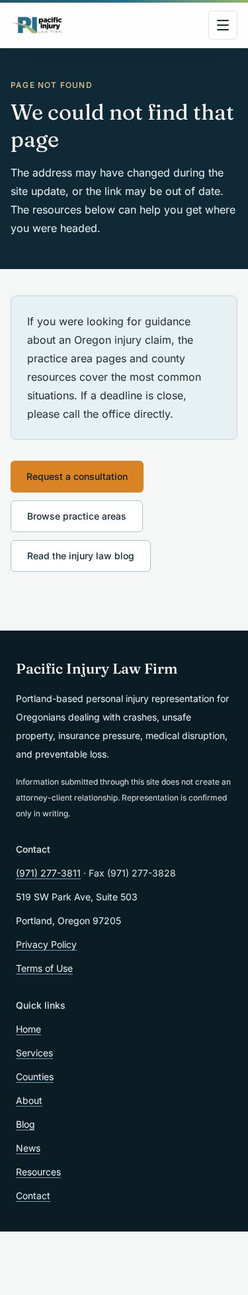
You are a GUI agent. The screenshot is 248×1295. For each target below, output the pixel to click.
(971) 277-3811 (48, 873)
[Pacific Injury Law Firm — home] (37, 25)
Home (28, 1029)
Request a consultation (77, 476)
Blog (25, 1124)
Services (34, 1052)
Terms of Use (44, 968)
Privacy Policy (46, 944)
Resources (38, 1171)
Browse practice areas (76, 516)
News (28, 1148)
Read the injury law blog (80, 555)
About (29, 1100)
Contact (33, 1195)
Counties (35, 1076)
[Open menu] (222, 25)
